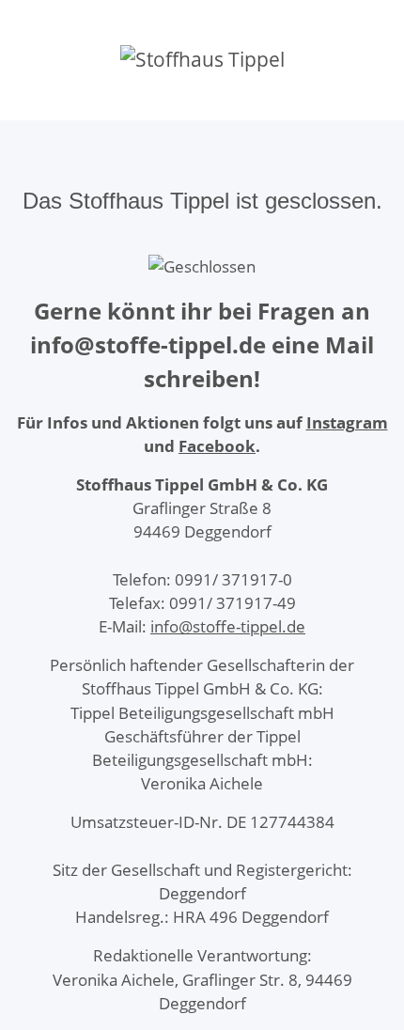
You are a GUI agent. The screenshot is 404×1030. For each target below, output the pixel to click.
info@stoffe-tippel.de (227, 626)
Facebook (217, 446)
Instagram (347, 422)
